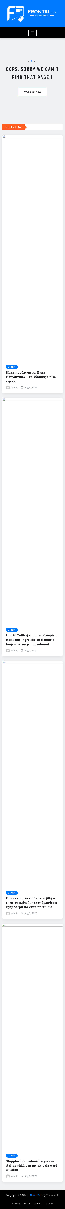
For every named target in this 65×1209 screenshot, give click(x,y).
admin (14, 387)
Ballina (16, 1203)
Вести (26, 1203)
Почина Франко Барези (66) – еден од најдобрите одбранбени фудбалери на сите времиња (31, 902)
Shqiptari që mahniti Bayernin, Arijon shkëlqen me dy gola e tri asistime (31, 1165)
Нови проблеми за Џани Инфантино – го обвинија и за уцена (31, 377)
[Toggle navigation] (32, 33)
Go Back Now (33, 91)
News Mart (36, 1195)
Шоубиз (38, 1203)
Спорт (49, 1203)
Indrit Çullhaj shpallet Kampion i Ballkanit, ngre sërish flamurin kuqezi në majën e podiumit (32, 639)
